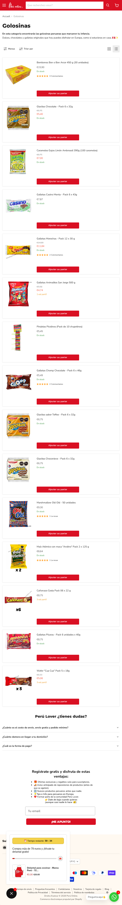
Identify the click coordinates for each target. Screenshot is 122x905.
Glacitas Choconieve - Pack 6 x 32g (56, 458)
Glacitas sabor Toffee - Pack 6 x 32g (56, 414)
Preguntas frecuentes (45, 889)
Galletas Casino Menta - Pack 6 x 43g (57, 194)
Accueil (6, 16)
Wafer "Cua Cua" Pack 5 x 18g (53, 670)
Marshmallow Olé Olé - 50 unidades (56, 502)
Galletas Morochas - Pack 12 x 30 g (56, 238)
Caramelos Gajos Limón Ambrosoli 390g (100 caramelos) (67, 150)
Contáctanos (64, 889)
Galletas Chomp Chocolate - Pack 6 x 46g (59, 370)
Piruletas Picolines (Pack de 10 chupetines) (59, 326)
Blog (107, 889)
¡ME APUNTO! (61, 821)
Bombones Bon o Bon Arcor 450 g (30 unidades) (63, 62)
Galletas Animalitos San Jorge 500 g (56, 282)
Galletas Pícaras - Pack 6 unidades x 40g (58, 634)
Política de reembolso (84, 892)
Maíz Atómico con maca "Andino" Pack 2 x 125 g (63, 546)
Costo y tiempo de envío (20, 889)
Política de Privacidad (38, 892)
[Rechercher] (107, 5)
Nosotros (77, 889)
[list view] (116, 48)
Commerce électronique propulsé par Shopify (61, 899)
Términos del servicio (61, 892)
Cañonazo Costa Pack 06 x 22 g (54, 590)
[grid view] (109, 48)
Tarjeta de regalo (93, 889)
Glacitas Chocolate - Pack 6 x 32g (55, 106)
